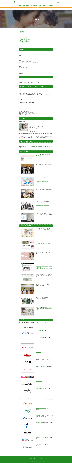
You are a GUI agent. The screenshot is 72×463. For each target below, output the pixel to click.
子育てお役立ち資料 (34, 5)
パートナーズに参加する (36, 7)
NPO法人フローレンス (45, 284)
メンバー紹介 (22, 38)
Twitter (34, 458)
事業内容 (22, 32)
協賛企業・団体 (23, 42)
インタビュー (44, 5)
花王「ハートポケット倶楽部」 (41, 408)
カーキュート (38, 352)
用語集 (40, 5)
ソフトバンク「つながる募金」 (41, 366)
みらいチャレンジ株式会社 (40, 337)
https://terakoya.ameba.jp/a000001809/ (42, 229)
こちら (25, 67)
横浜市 (37, 422)
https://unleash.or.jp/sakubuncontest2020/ (42, 181)
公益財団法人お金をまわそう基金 (41, 444)
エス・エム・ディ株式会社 (40, 330)
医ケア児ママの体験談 (26, 5)
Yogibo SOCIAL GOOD (39, 388)
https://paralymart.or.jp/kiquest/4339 (41, 299)
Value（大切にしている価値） (27, 37)
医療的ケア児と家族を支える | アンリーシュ (35, 461)
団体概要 (19, 5)
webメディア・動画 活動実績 (25, 39)
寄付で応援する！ (51, 5)
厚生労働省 (38, 415)
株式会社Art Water (39, 381)
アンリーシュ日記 (29, 146)
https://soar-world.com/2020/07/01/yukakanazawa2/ (43, 277)
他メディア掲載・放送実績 (24, 41)
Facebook (38, 458)
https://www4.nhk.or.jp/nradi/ (40, 254)
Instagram (31, 458)
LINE (41, 458)
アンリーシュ (26, 144)
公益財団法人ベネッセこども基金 (41, 437)
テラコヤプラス (42, 228)
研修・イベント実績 (23, 40)
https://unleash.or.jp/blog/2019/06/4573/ (42, 205)
